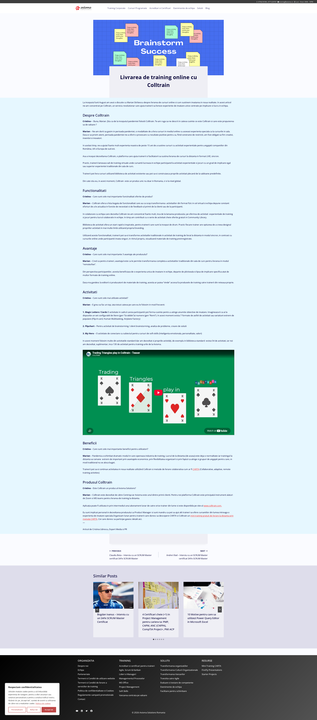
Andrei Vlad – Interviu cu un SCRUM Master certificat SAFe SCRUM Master (187, 555)
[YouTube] (77, 711)
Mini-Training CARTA (211, 665)
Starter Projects (209, 674)
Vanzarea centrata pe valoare (133, 695)
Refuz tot (34, 709)
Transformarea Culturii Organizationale (179, 670)
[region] (32, 699)
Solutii (200, 8)
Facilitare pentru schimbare (173, 691)
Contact (81, 699)
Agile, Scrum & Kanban (130, 670)
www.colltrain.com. (213, 505)
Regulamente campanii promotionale (96, 694)
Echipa (81, 670)
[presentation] (113, 595)
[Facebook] (91, 711)
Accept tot (49, 709)
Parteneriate (84, 674)
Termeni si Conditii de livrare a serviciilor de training (92, 684)
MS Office (123, 682)
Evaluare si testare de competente (176, 682)
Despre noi (83, 665)
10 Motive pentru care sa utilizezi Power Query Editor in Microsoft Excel (203, 618)
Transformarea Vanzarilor (172, 674)
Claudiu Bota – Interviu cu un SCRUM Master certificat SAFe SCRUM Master (130, 555)
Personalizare (17, 709)
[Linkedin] (82, 711)
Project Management (129, 686)
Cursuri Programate (137, 8)
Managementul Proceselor (132, 678)
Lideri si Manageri (127, 674)
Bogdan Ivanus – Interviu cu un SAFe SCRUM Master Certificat (113, 618)
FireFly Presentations (212, 670)
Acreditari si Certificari (160, 8)
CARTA (196, 469)
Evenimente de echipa (184, 8)
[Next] (220, 609)
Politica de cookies (43, 703)
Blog (207, 8)
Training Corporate (116, 8)
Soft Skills (123, 691)
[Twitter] (86, 711)
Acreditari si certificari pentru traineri (137, 665)
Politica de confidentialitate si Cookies (96, 690)
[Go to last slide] (97, 609)
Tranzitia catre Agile (169, 678)
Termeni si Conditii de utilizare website (96, 678)
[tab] (153, 639)
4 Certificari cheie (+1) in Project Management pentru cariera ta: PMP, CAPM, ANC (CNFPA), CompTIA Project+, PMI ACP (158, 622)
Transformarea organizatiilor (174, 665)
